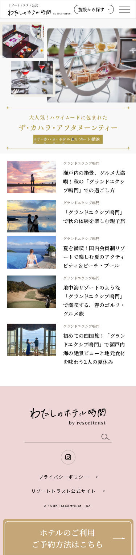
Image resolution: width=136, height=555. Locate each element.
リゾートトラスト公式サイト (63, 491)
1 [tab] (35, 139)
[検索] (105, 437)
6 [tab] (82, 139)
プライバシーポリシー (64, 477)
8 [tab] (35, 143)
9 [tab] (45, 143)
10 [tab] (54, 143)
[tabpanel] (68, 86)
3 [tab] (54, 139)
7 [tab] (92, 139)
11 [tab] (63, 143)
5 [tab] (73, 139)
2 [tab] (45, 139)
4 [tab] (63, 139)
